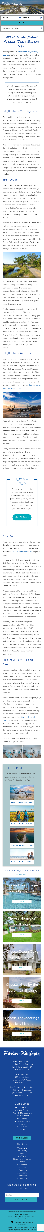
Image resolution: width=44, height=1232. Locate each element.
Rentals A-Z (22, 1219)
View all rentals (21, 875)
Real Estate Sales (22, 1108)
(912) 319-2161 (22, 1096)
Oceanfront (22, 1148)
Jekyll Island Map (22, 1116)
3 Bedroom (22, 1176)
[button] (41, 4)
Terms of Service (28, 1229)
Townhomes (22, 1165)
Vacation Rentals (22, 1110)
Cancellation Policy (22, 1121)
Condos (22, 1162)
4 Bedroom (22, 1179)
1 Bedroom (22, 1170)
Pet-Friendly (22, 1151)
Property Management (22, 1113)
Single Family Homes (22, 1159)
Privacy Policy (31, 1216)
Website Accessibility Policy (17, 1216)
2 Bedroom (22, 1173)
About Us (22, 1124)
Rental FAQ (22, 1119)
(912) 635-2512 (22, 1070)
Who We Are (22, 1127)
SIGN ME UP (21, 1200)
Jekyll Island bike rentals (22, 552)
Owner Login (22, 1138)
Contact (22, 1130)
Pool (22, 1154)
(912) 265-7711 (22, 1083)
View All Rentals (22, 517)
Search (22, 23)
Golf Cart (22, 1156)
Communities (22, 1167)
